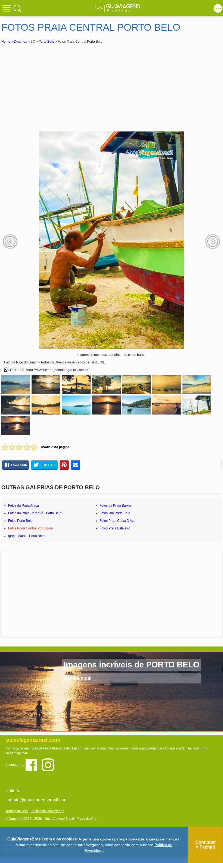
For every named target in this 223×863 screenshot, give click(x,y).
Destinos (20, 41)
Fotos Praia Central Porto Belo (30, 528)
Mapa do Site (86, 819)
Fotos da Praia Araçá (23, 505)
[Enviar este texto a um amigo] (75, 465)
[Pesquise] (17, 8)
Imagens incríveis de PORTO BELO (131, 664)
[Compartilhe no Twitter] (44, 465)
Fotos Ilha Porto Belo (115, 513)
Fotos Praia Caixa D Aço (117, 521)
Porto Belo (46, 41)
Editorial (13, 790)
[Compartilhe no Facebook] (15, 465)
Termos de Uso (16, 811)
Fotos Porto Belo (20, 521)
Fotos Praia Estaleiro (115, 528)
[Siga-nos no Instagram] (49, 764)
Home (5, 41)
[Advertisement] (49, 85)
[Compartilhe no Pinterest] (64, 465)
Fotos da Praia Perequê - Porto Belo (34, 513)
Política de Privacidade (47, 811)
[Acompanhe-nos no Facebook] (33, 764)
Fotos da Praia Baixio (115, 505)
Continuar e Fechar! (205, 844)
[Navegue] (7, 9)
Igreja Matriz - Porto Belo (26, 536)
